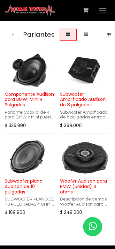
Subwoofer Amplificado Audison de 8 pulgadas (83, 99)
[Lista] (86, 34)
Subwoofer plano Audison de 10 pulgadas (23, 186)
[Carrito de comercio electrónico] (86, 10)
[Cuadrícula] (68, 34)
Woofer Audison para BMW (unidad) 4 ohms (83, 186)
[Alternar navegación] (102, 10)
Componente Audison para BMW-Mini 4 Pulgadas (29, 99)
